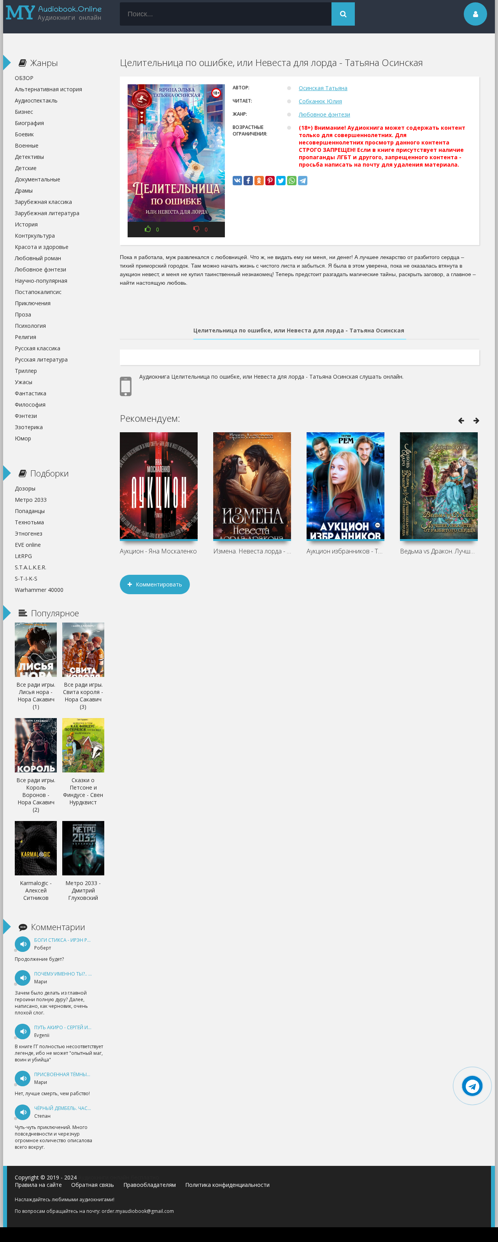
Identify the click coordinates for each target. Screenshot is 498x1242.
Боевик (24, 134)
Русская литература (41, 359)
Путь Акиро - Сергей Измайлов (73, 1027)
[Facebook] (248, 180)
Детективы (29, 156)
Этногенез (28, 533)
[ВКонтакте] (237, 180)
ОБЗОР (24, 78)
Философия (30, 404)
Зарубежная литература (47, 213)
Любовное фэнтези (324, 114)
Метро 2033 (31, 499)
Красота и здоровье (41, 246)
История (26, 224)
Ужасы (23, 382)
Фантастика (30, 393)
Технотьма (29, 522)
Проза (23, 314)
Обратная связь (92, 1184)
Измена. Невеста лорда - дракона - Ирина (252, 551)
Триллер (26, 370)
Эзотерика (29, 427)
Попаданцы (30, 511)
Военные (27, 145)
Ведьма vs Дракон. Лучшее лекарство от (439, 551)
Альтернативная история (48, 89)
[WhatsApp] (291, 180)
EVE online (28, 544)
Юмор (23, 438)
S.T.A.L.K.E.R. (30, 567)
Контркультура (35, 235)
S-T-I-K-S (26, 578)
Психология (30, 325)
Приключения (33, 303)
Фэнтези (26, 415)
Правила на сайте (38, 1184)
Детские (26, 168)
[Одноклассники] (259, 180)
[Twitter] (281, 180)
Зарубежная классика (43, 201)
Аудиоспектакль (36, 100)
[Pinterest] (270, 180)
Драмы (24, 190)
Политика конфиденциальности (227, 1184)
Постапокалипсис (38, 292)
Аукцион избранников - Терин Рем (345, 551)
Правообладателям (149, 1184)
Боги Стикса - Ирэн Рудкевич (71, 940)
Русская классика (37, 348)
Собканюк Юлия (320, 101)
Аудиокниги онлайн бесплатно (118, 1177)
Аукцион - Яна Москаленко (158, 551)
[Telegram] (302, 180)
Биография (29, 123)
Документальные (37, 179)
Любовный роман (38, 258)
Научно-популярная (41, 280)
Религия (25, 337)
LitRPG (23, 556)
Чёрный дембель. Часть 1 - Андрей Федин (86, 1108)
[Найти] (343, 14)
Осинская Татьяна (323, 88)
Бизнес (24, 111)
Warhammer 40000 (39, 589)
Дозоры (25, 488)
